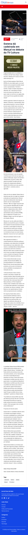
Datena (12, 479)
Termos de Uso (5, 511)
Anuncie (4, 504)
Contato (4, 506)
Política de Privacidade (7, 509)
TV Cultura (12, 482)
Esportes (4, 521)
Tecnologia (4, 523)
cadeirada (6, 479)
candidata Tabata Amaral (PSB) (12, 366)
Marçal (5, 482)
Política (3, 517)
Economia (4, 519)
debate (17, 479)
